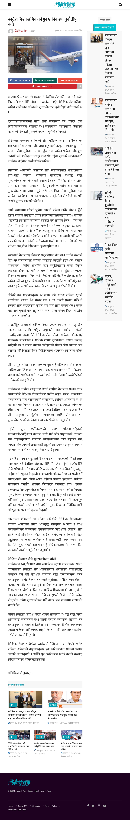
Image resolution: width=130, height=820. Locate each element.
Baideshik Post (20, 791)
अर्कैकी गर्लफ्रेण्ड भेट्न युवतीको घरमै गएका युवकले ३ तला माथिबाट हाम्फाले (111, 209)
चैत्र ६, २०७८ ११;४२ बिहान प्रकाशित (110, 234)
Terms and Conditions (17, 809)
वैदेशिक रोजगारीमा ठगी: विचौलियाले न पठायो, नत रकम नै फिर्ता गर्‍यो (18, 746)
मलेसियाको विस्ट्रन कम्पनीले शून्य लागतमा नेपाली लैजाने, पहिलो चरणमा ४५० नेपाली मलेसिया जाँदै (24, 715)
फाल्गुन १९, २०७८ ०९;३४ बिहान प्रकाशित (71, 754)
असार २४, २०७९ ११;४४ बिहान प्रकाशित (64, 723)
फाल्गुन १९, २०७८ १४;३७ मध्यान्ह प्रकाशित (44, 752)
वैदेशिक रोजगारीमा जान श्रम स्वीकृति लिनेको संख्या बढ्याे (44, 745)
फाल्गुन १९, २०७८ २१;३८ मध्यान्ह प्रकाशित (111, 310)
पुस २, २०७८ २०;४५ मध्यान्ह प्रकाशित (68, 30)
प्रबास (33, 31)
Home (10, 806)
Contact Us (23, 806)
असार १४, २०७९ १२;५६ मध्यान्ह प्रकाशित (17, 754)
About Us (36, 806)
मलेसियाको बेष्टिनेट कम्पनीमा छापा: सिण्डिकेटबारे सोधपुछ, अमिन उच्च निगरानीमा (63, 715)
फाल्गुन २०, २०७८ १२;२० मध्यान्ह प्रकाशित (111, 266)
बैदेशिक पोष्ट (21, 31)
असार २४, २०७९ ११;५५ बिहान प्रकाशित (24, 723)
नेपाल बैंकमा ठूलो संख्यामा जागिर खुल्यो (112, 251)
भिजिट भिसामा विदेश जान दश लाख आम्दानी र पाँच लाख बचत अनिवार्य (71, 746)
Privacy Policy (51, 806)
